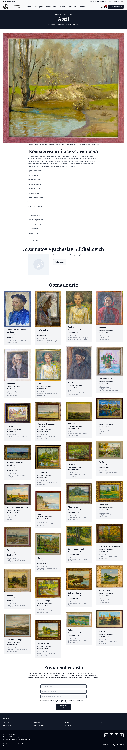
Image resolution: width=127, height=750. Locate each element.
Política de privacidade (9, 745)
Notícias (110, 1)
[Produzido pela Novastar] (117, 744)
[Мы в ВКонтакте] (106, 735)
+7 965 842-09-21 (9, 734)
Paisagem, (37, 145)
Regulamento (69, 702)
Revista (62, 7)
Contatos (82, 7)
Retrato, (9, 342)
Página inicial (57, 14)
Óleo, (62, 145)
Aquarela (105, 643)
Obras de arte (51, 7)
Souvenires (72, 7)
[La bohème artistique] (11, 6)
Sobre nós (91, 1)
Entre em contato (116, 7)
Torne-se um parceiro (101, 1)
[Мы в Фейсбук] (116, 735)
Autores (28, 7)
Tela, (13, 342)
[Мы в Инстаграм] (111, 735)
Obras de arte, (12, 340)
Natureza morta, (103, 391)
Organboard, (10, 395)
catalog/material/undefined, (45, 342)
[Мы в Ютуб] (122, 735)
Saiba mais (59, 262)
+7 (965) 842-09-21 (10, 1)
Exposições (38, 7)
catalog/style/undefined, (14, 394)
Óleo (16, 342)
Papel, (100, 643)
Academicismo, (21, 340)
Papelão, (51, 145)
